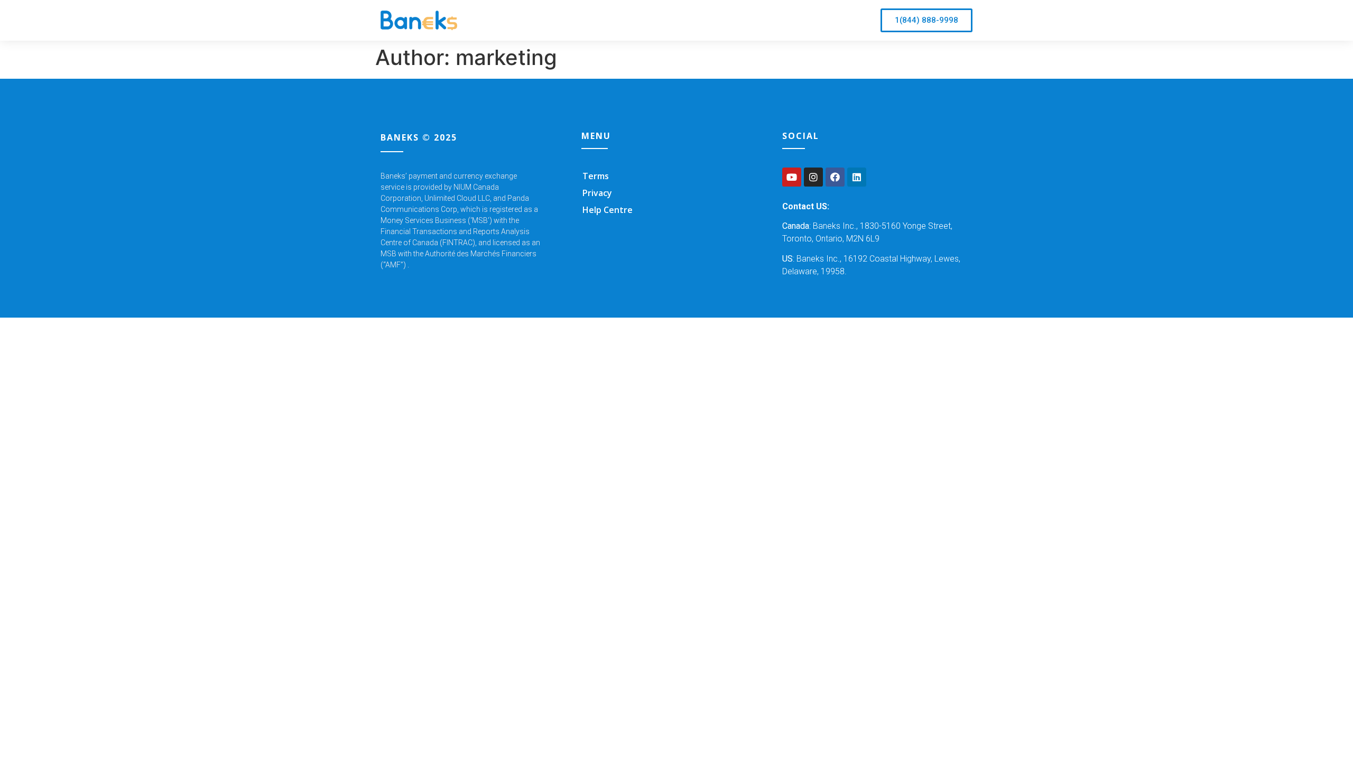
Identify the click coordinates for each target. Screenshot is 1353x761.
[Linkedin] (856, 177)
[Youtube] (791, 177)
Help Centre (607, 210)
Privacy (597, 193)
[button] (926, 20)
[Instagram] (813, 177)
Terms (595, 176)
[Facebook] (835, 177)
